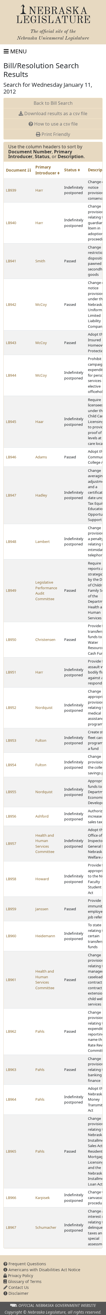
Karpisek (42, 1197)
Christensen (45, 639)
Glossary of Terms (24, 1281)
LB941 (11, 260)
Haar (39, 421)
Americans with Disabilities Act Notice (43, 1269)
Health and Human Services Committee (44, 843)
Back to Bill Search (53, 103)
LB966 (11, 1197)
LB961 (11, 979)
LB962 (11, 1031)
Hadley (41, 495)
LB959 (11, 908)
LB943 (11, 342)
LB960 (11, 935)
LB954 (11, 764)
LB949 (11, 590)
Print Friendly (55, 134)
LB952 (11, 707)
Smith (40, 260)
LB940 (11, 222)
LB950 (11, 639)
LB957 (11, 843)
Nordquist (44, 707)
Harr (39, 190)
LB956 (11, 816)
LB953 (11, 740)
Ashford (42, 816)
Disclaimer (18, 1293)
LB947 (11, 495)
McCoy (41, 304)
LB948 (11, 541)
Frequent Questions (26, 1263)
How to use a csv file (55, 124)
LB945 (11, 421)
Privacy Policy (20, 1275)
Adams (41, 456)
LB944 (11, 375)
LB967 (11, 1227)
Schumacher (45, 1227)
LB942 (11, 304)
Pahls (39, 1031)
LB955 (11, 791)
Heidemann (45, 935)
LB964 (11, 1099)
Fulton (40, 740)
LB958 (11, 878)
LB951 (11, 672)
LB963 (11, 1069)
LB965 (11, 1151)
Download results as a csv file (55, 113)
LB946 (11, 456)
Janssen (41, 908)
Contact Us (18, 1287)
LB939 (11, 190)
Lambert (42, 541)
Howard (42, 878)
